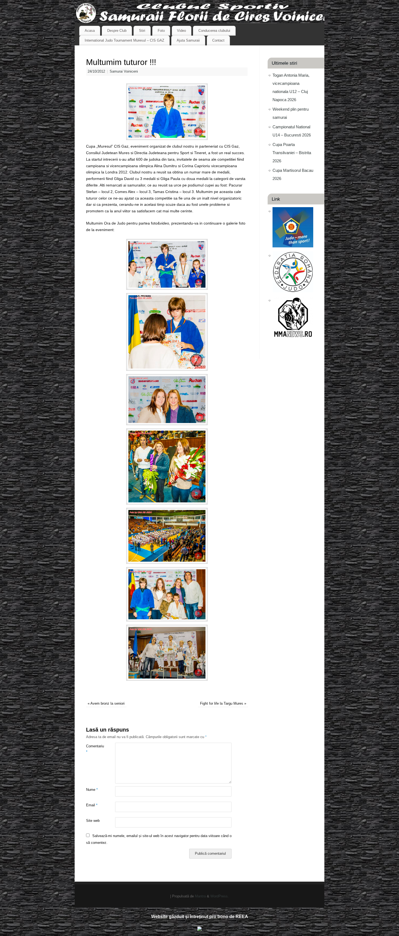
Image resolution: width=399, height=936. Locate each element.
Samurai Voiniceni (124, 71)
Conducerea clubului (214, 31)
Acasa (90, 31)
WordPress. (219, 896)
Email (91, 805)
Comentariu (93, 749)
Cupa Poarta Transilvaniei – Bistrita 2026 (292, 152)
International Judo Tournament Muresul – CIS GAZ (124, 40)
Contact (218, 40)
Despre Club (116, 31)
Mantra (200, 896)
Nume (92, 790)
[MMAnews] (293, 335)
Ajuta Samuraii (188, 40)
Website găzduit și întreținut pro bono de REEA (199, 916)
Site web (93, 821)
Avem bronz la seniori (106, 703)
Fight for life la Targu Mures (223, 703)
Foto (161, 31)
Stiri (142, 31)
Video (181, 31)
